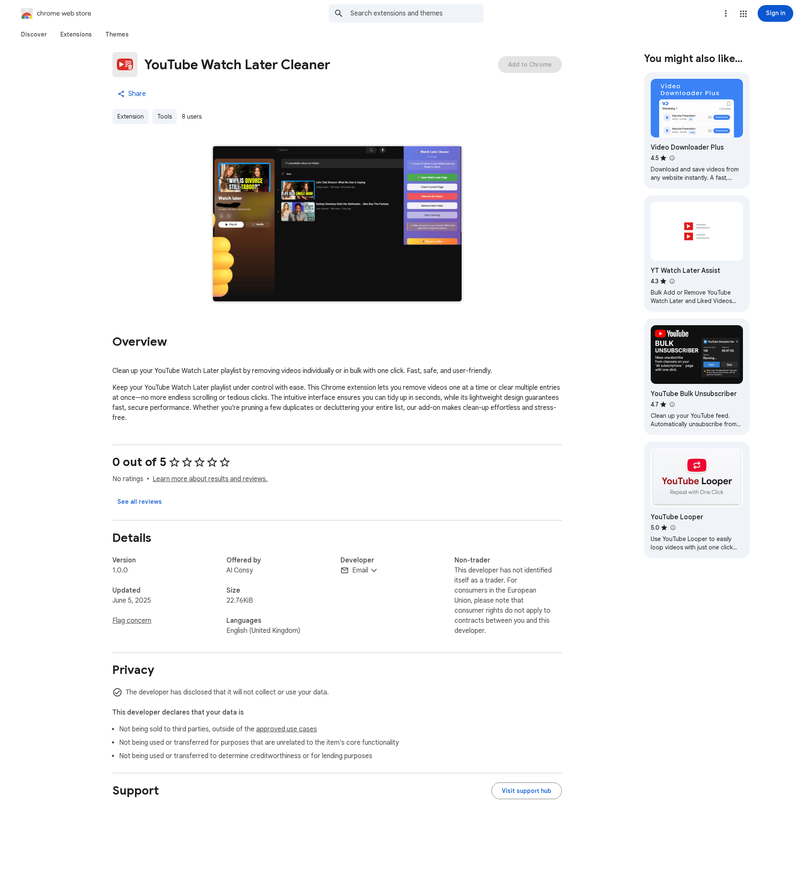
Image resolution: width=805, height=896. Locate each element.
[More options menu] (725, 13)
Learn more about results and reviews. (210, 479)
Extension (130, 116)
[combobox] (417, 13)
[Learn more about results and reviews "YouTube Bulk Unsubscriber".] (672, 404)
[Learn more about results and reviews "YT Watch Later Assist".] (672, 281)
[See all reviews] (139, 502)
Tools (164, 116)
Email (360, 570)
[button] (743, 13)
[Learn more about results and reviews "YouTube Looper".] (672, 528)
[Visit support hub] (526, 791)
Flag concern (131, 620)
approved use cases (286, 729)
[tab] (34, 34)
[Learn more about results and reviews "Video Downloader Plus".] (672, 158)
